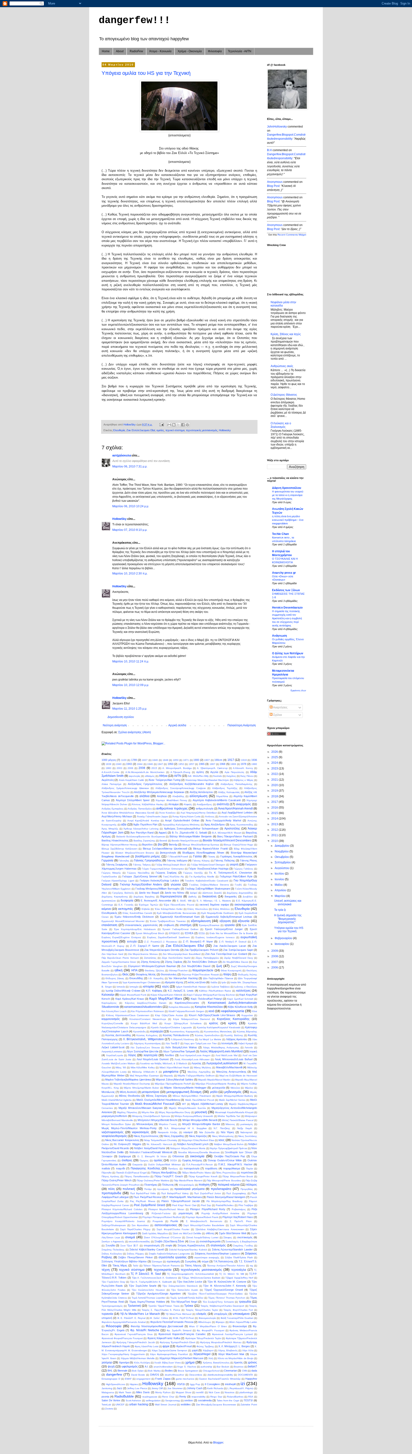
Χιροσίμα (124, 1362)
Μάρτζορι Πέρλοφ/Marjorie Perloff (173, 1083)
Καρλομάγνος (109, 1003)
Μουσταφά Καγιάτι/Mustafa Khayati (234, 1112)
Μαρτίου (280, 896)
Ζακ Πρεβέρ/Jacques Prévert (201, 949)
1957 (191, 764)
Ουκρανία (137, 1164)
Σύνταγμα (157, 1261)
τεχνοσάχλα (238, 1269)
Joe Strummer (175, 1388)
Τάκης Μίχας (120, 1265)
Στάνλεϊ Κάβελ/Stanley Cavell (146, 1249)
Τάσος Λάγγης (193, 1265)
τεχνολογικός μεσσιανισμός (201, 430)
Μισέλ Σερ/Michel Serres (232, 1100)
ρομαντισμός (186, 1213)
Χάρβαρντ (208, 1350)
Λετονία (249, 1047)
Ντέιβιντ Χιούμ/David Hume (149, 1148)
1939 (108, 764)
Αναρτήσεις (280, 707)
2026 (275, 751)
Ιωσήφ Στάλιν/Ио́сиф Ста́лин (123, 990)
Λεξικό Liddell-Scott (113, 1047)
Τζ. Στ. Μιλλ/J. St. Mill (231, 1274)
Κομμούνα (247, 1015)
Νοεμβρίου (282, 851)
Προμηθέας (247, 1189)
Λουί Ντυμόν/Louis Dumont (153, 1059)
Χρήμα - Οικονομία (190, 51)
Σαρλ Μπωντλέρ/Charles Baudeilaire (203, 1225)
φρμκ (166, 1346)
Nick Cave (214, 1392)
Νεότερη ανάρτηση (115, 725)
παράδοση (211, 1168)
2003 (119, 768)
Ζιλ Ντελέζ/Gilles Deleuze (202, 961)
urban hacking (138, 1404)
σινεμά (130, 1237)
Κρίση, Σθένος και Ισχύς (286, 334)
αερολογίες (134, 776)
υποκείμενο (241, 1314)
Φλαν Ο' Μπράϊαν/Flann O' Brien (208, 1326)
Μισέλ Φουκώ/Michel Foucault (155, 1104)
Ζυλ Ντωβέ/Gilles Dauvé (196, 966)
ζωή (219, 966)
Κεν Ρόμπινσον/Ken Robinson (147, 1011)
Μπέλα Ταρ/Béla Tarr (229, 1116)
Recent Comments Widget (292, 234)
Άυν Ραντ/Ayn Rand (142, 832)
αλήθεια (144, 796)
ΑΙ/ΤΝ (177, 776)
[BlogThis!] (173, 424)
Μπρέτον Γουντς (168, 1124)
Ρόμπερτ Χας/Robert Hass (237, 1217)
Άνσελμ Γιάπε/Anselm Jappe (152, 816)
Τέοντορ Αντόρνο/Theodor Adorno (226, 1265)
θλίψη (227, 974)
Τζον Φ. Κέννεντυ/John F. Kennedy (224, 1285)
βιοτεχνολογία (168, 852)
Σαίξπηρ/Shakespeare (114, 1225)
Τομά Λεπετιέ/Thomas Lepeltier (148, 1297)
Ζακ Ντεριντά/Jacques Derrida (162, 949)
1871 (186, 760)
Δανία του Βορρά (149, 892)
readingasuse (149, 1396)
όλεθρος (127, 1160)
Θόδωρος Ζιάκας (114, 978)
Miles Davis (143, 1392)
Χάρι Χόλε (247, 1350)
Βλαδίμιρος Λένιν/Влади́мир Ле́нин (203, 852)
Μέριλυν (249, 1087)
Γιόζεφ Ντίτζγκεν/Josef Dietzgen (208, 864)
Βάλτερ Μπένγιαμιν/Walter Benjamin (191, 836)
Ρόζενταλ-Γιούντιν (161, 1213)
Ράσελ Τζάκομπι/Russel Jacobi (180, 1201)
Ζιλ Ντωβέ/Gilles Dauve (235, 962)
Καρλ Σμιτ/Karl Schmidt (240, 999)
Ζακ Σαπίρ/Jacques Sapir (238, 949)
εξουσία (243, 921)
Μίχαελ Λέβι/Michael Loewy (207, 1103)
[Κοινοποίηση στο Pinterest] (187, 424)
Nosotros (229, 1392)
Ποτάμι (148, 1189)
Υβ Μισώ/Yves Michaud (178, 1314)
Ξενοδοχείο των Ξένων (238, 1152)
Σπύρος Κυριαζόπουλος (191, 1245)
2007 (275, 962)
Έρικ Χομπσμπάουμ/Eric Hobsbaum (135, 929)
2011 (275, 835)
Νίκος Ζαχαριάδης (174, 1136)
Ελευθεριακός (109, 912)
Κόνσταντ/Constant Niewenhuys (147, 1019)
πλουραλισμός (186, 1184)
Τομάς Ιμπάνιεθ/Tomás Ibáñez (187, 1297)
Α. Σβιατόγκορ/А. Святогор (212, 768)
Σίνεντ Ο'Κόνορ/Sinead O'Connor (162, 1237)
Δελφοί (193, 892)
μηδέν (214, 1092)
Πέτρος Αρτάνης (110, 1176)
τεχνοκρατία (162, 1269)
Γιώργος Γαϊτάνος (243, 868)
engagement (143, 1378)
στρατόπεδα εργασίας (173, 1257)
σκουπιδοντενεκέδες (139, 1241)
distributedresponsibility (220, 1374)
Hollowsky (225, 430)
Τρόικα (188, 1305)
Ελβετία (146, 909)
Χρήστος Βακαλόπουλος (216, 1362)
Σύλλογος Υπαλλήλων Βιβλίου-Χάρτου (124, 1261)
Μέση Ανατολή (128, 1091)
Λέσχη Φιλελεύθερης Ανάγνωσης (221, 1047)
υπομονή (107, 1317)
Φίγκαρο (220, 1322)
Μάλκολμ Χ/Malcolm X (144, 1071)
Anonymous (275, 182)
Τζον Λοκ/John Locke (189, 1281)
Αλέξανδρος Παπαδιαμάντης (236, 784)
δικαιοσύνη (209, 896)
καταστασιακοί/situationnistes (143, 1007)
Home (106, 51)
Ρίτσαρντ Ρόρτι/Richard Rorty (207, 1209)
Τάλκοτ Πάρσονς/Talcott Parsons (161, 1265)
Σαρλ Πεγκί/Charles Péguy (135, 1229)
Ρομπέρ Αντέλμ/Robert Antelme (220, 1213)
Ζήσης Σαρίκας (173, 961)
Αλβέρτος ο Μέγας (243, 780)
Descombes (195, 1374)
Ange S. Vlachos (186, 1366)
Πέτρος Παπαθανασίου (136, 1176)
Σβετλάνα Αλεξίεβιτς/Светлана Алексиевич (220, 1229)
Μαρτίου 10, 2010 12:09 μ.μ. (130, 685)
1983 (108, 768)
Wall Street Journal (165, 1404)
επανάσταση (109, 925)
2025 (275, 757)
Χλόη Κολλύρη (142, 1362)
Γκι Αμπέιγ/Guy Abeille (201, 876)
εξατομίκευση (201, 921)
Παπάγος (173, 1168)
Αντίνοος (210, 816)
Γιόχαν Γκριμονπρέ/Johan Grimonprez (163, 868)
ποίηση (204, 1184)
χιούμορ (107, 1362)
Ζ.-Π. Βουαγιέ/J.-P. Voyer (198, 941)
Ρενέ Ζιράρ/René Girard (149, 1205)
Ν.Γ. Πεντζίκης (222, 1128)
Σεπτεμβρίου (283, 862)
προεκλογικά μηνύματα (189, 1189)
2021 (275, 779)
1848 (165, 760)
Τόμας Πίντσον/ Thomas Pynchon (226, 1297)
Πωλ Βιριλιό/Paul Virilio (143, 1193)
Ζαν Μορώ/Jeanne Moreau (143, 954)
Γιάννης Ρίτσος (248, 860)
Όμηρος (144, 1160)
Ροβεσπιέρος (239, 1209)
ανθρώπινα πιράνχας (172, 808)
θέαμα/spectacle (202, 970)
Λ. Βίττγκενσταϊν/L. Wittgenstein (143, 1039)
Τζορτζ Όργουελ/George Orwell (223, 1289)
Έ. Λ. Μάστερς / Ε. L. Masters (213, 900)
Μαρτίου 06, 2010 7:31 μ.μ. (129, 466)
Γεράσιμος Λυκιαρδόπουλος (236, 856)
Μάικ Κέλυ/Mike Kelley (143, 1067)
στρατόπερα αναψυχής (206, 1257)
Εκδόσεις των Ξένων (286, 590)
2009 (275, 950)
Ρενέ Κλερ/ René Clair (184, 1205)
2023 (275, 768)
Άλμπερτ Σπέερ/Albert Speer (133, 800)
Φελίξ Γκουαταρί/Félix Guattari (237, 1318)
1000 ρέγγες (109, 759)
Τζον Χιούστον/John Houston (148, 1290)
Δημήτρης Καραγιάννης (115, 896)
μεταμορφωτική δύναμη (184, 1092)
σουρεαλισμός (152, 1245)
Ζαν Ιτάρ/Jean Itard (112, 954)
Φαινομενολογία (207, 1318)
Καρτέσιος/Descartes (187, 1002)
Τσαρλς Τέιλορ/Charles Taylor (202, 1310)
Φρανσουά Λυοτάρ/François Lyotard (232, 1334)
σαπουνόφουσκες (165, 1225)
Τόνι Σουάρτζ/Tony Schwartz (218, 1301)
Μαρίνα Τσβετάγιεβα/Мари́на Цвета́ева (128, 1079)
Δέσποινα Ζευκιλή (212, 892)
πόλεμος (251, 1184)
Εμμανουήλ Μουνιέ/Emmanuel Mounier (123, 921)
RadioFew (136, 51)
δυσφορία (127, 900)
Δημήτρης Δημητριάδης (240, 892)
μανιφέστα (170, 1071)
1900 (196, 759)
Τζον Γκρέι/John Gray (113, 1281)
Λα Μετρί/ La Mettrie (210, 1039)
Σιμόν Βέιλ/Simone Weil (232, 1233)
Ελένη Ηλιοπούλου (197, 909)
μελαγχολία (218, 1087)
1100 (124, 760)
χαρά (195, 1350)
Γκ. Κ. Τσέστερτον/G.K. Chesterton (230, 872)
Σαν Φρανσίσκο (140, 1225)
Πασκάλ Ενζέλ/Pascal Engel (131, 1172)
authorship (206, 1366)
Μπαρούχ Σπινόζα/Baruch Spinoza (151, 1116)
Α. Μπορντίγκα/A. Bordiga (177, 768)
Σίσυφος (227, 1237)
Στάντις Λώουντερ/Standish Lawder (232, 1249)
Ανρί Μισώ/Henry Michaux (117, 816)
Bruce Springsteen (188, 1370)
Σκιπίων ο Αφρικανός (113, 1241)
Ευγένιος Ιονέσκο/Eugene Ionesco (215, 937)
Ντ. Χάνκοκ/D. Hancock (160, 1144)
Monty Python (163, 1392)
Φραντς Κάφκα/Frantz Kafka (163, 1338)
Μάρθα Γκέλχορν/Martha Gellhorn (196, 1075)
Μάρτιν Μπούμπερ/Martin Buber (141, 1087)
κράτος (213, 1023)
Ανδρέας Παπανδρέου (140, 808)
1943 (129, 764)
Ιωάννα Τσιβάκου (220, 986)
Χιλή (210, 1358)
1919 (244, 760)
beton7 (252, 1366)
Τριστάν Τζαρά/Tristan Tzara (164, 1306)
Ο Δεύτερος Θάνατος (284, 394)
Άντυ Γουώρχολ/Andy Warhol (223, 820)
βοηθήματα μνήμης (147, 856)
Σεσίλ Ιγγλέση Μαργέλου (155, 1233)
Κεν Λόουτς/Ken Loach (114, 1011)
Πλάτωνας (168, 1184)
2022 (275, 774)
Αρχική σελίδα (177, 725)
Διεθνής (192, 896)
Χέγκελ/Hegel (202, 1354)
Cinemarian (230, 1370)
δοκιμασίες (231, 896)
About (120, 51)
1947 (160, 764)
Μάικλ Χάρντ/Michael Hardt (174, 1067)
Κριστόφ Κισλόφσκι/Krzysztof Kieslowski (218, 1027)
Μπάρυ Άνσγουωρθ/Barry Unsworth (194, 1116)
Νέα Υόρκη (227, 1132)
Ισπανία (121, 986)
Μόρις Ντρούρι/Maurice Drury (174, 1112)
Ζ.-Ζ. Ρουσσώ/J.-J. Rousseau (160, 941)
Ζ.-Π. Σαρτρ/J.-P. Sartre (144, 945)
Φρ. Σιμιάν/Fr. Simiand (179, 1330)
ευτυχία (132, 941)
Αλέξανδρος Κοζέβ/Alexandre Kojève (191, 784)
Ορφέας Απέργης (192, 1160)
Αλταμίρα (173, 804)
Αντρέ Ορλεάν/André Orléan (182, 820)
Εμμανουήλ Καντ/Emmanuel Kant (180, 916)
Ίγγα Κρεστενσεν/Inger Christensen (141, 982)
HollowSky (119, 519)
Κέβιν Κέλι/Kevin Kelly (240, 1006)
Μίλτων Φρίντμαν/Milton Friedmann (192, 1096)
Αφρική (163, 832)
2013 (275, 824)
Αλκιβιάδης (178, 796)
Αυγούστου (282, 868)
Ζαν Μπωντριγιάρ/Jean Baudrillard (182, 954)
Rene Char (168, 1396)
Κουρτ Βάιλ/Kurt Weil (144, 1023)
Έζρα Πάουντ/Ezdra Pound (179, 904)
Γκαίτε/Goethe (109, 876)
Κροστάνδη (139, 1031)
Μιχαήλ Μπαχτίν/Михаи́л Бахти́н (187, 1108)
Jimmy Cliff (157, 1388)
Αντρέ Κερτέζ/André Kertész (143, 820)
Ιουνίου (280, 879)
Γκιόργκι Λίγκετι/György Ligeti (118, 880)
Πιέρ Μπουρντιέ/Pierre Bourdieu (224, 1180)
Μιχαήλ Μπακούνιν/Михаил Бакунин (140, 1107)
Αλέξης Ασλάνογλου (201, 792)
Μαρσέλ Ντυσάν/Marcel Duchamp (131, 1083)
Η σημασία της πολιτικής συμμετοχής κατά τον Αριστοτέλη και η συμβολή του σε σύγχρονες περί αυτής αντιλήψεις (287, 618)
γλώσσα (176, 884)
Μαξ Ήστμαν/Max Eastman (144, 1075)
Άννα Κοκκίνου (167, 812)
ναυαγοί (187, 1132)
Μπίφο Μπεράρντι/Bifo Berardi (199, 1120)
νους (221, 1140)
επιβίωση (169, 925)
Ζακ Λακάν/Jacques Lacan (229, 945)
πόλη (111, 1189)
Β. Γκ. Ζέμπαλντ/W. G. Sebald (189, 832)
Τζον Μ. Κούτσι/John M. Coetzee (226, 1281)
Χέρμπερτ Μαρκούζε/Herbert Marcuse (181, 1358)
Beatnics (238, 1366)
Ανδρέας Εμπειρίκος (113, 808)
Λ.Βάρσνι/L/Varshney (182, 1039)
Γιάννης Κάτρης (201, 860)
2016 (275, 807)
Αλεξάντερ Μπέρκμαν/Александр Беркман (159, 792)
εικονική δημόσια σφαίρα (214, 904)
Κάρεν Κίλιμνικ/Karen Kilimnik (166, 994)
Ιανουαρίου (282, 944)
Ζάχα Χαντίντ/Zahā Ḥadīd (176, 958)
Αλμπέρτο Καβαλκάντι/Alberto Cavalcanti (217, 800)
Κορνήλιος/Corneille (112, 1023)
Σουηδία (110, 1245)
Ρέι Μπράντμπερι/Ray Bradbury (224, 1201)
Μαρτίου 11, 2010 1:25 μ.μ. (129, 708)
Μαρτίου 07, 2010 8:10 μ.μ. (129, 530)
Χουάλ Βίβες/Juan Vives (167, 1362)
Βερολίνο (147, 844)
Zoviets (109, 1408)
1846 (155, 760)
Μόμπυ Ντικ (148, 1112)
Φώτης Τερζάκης (205, 1346)
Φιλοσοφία (215, 51)
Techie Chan (280, 534)
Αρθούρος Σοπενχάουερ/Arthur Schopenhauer (191, 828)
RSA (250, 1396)
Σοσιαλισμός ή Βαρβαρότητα (241, 1241)
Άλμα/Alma (222, 796)
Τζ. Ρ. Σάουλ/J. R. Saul (146, 1273)
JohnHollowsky (277, 126)
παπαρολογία (191, 1168)
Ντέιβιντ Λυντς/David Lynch (193, 1144)
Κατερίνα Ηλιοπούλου (209, 1007)
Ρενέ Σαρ (206, 1205)
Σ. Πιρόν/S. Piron (241, 1221)
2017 (275, 802)
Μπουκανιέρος (144, 1124)
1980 (254, 764)
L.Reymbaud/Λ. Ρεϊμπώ (240, 1388)
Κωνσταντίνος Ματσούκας (218, 1031)
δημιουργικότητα (171, 896)
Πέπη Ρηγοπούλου (226, 1172)
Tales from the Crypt (228, 1400)
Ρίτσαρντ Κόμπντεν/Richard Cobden (122, 1209)
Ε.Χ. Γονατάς (126, 904)
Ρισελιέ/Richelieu (225, 1205)
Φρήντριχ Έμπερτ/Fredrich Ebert (178, 1342)
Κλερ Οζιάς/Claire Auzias (169, 1015)
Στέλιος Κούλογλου (112, 1253)
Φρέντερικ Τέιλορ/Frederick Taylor (203, 1338)
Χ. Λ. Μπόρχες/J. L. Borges (234, 1346)
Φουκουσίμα (239, 1326)
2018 (275, 796)
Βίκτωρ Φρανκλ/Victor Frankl (210, 848)
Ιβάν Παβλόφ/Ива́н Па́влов (218, 978)
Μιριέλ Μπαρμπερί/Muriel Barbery (234, 1096)
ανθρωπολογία (204, 808)
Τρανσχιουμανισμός (112, 1306)
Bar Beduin (223, 1366)
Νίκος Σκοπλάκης (247, 1136)
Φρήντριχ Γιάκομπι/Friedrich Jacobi (135, 1342)
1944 (140, 764)
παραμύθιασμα (231, 1168)
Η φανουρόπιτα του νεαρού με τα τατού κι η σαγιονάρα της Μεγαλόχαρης (287, 495)
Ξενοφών (107, 1156)
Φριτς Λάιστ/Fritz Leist (146, 1346)
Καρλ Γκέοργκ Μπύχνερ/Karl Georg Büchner (211, 994)
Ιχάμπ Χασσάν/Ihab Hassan (191, 986)
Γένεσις (211, 856)
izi (243, 1383)
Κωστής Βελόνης (233, 1035)
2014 (275, 818)
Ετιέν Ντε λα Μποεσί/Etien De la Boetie (231, 933)
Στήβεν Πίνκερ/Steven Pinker (135, 1257)
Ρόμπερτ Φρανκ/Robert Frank (202, 1217)
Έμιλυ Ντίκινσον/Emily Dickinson (134, 916)
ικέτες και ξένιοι (197, 982)
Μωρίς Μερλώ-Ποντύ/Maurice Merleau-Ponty (129, 1128)
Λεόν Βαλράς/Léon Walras (181, 1047)
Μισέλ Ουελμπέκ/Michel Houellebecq (158, 1099)
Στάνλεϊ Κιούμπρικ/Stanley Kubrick (188, 1249)
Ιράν (223, 982)
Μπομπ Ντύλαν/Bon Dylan (116, 1124)
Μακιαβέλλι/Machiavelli (229, 1067)
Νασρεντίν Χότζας (168, 1132)
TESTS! (248, 1400)
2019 (275, 790)
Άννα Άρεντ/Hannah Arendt (235, 808)
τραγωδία (245, 1301)
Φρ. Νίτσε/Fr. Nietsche (144, 1330)
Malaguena (108, 1392)
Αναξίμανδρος (204, 804)
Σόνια (192, 1241)
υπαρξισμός (220, 1313)
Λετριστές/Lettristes (112, 1051)
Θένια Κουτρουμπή (231, 970)
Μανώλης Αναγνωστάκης (231, 1071)
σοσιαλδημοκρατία (210, 1241)
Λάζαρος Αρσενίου (236, 1039)
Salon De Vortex (111, 1400)
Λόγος (132, 1055)
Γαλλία (197, 856)
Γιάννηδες (123, 860)
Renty (182, 1396)
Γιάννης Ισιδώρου (177, 860)
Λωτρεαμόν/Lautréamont (222, 1063)
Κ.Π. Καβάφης (154, 990)
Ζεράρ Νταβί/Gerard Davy (238, 958)
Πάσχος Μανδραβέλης (164, 1172)
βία (160, 844)
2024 (275, 762)
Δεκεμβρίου (282, 845)
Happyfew (251, 1378)
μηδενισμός (233, 1092)
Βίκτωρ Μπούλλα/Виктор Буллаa (200, 844)
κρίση (232, 1023)
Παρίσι (249, 1168)
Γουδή (238, 884)
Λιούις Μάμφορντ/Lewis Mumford (221, 1051)
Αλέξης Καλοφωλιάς (229, 792)
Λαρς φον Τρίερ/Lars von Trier (200, 1043)
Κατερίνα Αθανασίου (179, 1007)
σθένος (210, 1233)
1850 (176, 760)
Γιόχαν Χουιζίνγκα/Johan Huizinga (208, 868)
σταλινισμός (218, 1245)
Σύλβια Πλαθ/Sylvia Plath (239, 1257)
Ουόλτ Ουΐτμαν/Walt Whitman (164, 1164)
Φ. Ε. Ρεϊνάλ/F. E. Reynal (131, 1318)
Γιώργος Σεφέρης (166, 872)
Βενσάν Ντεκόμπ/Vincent (185, 840)
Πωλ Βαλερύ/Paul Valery (175, 1193)
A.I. (147, 1366)
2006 (130, 768)
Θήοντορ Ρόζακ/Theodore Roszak (200, 974)
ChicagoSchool (211, 1370)
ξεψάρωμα (125, 1156)
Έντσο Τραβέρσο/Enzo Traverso (168, 921)
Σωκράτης (191, 1261)
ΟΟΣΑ (173, 1160)
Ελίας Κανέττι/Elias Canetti (137, 913)
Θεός (125, 974)
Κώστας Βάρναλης (247, 1031)
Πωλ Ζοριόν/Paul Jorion (207, 1193)
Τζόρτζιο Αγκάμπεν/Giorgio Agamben (158, 1293)
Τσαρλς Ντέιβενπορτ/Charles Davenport (222, 1306)
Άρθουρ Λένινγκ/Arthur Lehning (141, 828)
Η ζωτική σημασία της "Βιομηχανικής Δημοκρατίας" (288, 919)
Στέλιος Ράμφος (135, 1253)
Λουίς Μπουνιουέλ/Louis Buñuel (233, 1059)
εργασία (230, 925)
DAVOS (154, 1374)
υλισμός (201, 1314)
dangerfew (114, 1374)
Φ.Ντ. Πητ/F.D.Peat (183, 1318)
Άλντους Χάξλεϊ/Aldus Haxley (148, 804)
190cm (218, 759)
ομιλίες (160, 430)
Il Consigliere (212, 1384)
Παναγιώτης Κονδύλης (145, 1168)
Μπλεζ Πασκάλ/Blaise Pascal (237, 1120)
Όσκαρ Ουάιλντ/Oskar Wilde (225, 1160)
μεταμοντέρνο (150, 1092)
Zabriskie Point (249, 1404)
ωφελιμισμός (130, 1366)
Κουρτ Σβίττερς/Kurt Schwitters (183, 1023)
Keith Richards (215, 1388)
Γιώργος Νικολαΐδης (138, 872)
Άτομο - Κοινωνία (160, 51)
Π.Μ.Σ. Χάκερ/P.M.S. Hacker (235, 1164)
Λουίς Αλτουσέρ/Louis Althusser (192, 1059)
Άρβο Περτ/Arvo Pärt (145, 824)
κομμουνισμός (111, 1019)
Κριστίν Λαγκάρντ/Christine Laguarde (171, 1027)
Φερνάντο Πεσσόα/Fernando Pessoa (171, 1322)
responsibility (198, 1396)
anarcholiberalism (163, 1366)
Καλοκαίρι (108, 994)
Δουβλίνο (248, 896)
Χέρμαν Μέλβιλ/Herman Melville (138, 1358)
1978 (243, 764)
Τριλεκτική (134, 1305)
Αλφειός (188, 804)
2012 (275, 829)
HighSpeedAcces (115, 1384)
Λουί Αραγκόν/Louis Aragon (195, 1055)
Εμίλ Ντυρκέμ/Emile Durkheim (217, 913)
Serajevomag (172, 1400)
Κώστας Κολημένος (147, 1035)
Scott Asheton (133, 1400)
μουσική (201, 1112)
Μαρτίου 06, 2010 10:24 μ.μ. (130, 506)
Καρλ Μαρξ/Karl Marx (165, 998)
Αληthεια (162, 796)
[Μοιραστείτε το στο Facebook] (182, 424)
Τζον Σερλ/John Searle (142, 1285)
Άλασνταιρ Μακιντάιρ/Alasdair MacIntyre (207, 780)
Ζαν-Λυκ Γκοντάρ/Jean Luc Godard (226, 953)
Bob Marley (154, 1370)
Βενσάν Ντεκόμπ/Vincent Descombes (227, 840)
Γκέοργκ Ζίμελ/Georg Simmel (139, 876)
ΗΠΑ (134, 970)
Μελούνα (235, 1087)
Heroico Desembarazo (287, 607)
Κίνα (254, 1011)
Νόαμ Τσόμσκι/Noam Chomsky (160, 1140)
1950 (170, 764)
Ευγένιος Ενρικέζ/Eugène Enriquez (121, 937)
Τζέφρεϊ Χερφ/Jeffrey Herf (239, 1277)
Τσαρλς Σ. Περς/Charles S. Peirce (161, 1310)
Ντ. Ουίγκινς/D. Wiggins (128, 1144)
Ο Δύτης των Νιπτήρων (287, 653)
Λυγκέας (196, 1063)
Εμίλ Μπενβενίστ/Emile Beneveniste (176, 913)
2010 (275, 841)
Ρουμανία (158, 1221)
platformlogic (246, 1392)
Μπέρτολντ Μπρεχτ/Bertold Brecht (157, 1120)
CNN (244, 1370)
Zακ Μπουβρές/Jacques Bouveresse (216, 1404)
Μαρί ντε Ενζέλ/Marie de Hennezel (238, 1075)
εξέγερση (225, 921)
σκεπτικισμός (244, 1237)
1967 (212, 764)
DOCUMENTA (245, 1374)
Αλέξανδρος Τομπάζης (225, 788)
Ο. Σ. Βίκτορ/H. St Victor (152, 1156)
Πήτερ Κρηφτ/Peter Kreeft (203, 1176)
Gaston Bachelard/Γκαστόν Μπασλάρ (220, 1378)
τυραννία (107, 1314)
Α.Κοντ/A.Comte (110, 772)
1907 (207, 760)
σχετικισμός (173, 1261)
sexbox (188, 1400)
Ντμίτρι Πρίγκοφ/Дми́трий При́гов (228, 1148)
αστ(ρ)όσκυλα (121, 455)
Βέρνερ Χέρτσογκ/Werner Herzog (120, 844)
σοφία (168, 1245)
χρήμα (190, 1362)
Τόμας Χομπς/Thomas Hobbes (147, 1301)
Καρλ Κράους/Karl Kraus (129, 998)
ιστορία (148, 986)
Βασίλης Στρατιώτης (144, 840)
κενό (211, 1011)
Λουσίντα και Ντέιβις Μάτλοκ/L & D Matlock (163, 1063)
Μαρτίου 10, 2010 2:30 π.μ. (130, 573)
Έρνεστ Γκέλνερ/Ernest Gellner (180, 929)
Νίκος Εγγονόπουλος (146, 1136)
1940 (119, 764)
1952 (181, 764)
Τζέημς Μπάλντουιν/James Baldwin (201, 1277)
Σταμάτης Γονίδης (243, 1245)
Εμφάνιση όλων (298, 690)
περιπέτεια (247, 1172)
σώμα (205, 1261)
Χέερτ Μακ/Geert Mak (231, 1354)
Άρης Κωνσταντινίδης (241, 824)
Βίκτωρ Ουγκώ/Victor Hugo (238, 844)
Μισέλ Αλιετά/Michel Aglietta (117, 1100)
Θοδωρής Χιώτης (247, 974)
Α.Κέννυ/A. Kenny (243, 768)
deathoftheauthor (174, 1374)
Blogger (218, 1442)
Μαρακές (168, 1075)
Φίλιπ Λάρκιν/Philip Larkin (243, 1322)
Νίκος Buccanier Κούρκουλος (122, 1140)
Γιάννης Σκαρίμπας (117, 864)
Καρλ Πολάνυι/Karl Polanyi (206, 998)
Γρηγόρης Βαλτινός (123, 892)
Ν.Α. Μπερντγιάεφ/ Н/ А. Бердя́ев (185, 1128)
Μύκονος (230, 1124)
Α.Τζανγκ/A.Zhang (180, 772)
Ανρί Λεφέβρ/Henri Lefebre (236, 812)
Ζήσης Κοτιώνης (150, 961)
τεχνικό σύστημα (175, 430)
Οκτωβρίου (282, 857)
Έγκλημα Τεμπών (148, 904)
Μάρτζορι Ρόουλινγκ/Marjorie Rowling (216, 1083)
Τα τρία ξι (280, 909)
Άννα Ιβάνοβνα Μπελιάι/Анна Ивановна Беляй (128, 812)
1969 (233, 764)
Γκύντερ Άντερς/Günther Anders (141, 884)
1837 (145, 760)
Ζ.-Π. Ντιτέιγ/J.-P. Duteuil (233, 941)
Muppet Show (183, 1392)
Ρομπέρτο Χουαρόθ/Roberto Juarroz (123, 1221)
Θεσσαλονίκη (168, 974)
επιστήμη (185, 925)
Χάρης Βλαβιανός (228, 1350)
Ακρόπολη (108, 779)
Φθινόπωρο (204, 1322)
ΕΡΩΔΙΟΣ (174, 933)
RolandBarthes (235, 1396)
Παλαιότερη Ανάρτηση (241, 725)
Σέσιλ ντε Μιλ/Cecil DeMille (187, 1233)
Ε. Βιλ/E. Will (184, 900)
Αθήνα (163, 776)
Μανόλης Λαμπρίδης (199, 1071)
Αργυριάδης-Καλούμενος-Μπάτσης (181, 824)
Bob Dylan (138, 1370)
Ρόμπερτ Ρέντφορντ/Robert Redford (161, 1217)
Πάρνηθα (107, 1172)
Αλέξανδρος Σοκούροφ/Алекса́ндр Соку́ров (180, 788)
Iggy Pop (195, 1384)
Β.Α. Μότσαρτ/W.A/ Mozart (226, 832)
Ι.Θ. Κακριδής (156, 978)
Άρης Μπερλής (110, 828)
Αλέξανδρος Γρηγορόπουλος (145, 784)
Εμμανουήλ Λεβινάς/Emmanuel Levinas (229, 916)
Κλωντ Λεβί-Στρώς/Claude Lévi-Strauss (212, 1015)
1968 (222, 764)
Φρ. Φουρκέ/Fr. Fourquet (210, 1330)
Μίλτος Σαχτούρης (156, 1095)
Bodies (169, 1370)
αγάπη (200, 772)
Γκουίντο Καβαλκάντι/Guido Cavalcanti (206, 880)
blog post (273, 186)
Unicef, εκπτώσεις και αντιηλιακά (287, 902)
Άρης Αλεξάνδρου (214, 824)
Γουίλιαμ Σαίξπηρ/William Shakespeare (207, 888)
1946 (150, 764)
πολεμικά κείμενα (228, 1184)
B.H (269, 150)
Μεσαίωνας (108, 1091)
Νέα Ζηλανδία (207, 1132)
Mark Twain (125, 1392)
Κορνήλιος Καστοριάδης (233, 1019)
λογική (253, 1051)
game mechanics (185, 1378)
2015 (154, 768)
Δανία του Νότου (175, 892)
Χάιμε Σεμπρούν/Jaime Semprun (169, 1350)
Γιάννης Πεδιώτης (224, 860)
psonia (105, 1396)
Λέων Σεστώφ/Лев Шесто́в (142, 1051)
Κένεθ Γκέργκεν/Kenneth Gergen (186, 1011)
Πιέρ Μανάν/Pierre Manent (188, 1180)
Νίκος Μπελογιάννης (223, 1136)
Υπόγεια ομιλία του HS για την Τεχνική (146, 73)
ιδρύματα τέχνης (174, 982)
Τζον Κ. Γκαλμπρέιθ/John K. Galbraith (151, 1281)
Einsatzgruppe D (111, 1378)
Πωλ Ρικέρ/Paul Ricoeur (147, 1197)
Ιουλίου (280, 873)
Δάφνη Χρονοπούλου (286, 488)
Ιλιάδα (214, 982)
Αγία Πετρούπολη (234, 772)
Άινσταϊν (217, 776)
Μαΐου (279, 884)
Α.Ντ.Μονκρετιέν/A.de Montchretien (145, 772)
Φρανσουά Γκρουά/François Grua (133, 1334)
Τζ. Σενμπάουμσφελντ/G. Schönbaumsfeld (190, 1274)
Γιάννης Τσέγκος (142, 864)
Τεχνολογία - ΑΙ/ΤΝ (239, 51)
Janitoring (107, 1388)
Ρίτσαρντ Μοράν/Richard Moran (166, 1209)
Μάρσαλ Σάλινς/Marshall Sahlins (174, 1079)
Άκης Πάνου (246, 776)
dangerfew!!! (134, 20)
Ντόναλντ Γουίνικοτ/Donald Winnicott (151, 1152)
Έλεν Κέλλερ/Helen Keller (169, 909)
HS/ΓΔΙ (181, 1384)
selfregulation (153, 1400)
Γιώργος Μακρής (111, 872)
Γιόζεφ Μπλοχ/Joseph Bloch (170, 864)
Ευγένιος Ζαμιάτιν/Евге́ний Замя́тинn (168, 937)
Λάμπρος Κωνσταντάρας (147, 1043)
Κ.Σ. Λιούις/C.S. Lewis (181, 990)
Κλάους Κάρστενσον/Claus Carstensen (127, 1015)
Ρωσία (174, 1221)
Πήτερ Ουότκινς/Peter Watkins (153, 1180)
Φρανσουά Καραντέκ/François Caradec (182, 1334)
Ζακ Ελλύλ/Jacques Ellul (140, 430)
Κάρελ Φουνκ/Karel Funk (132, 994)
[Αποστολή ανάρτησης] (161, 424)
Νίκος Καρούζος (198, 1136)
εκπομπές (125, 909)
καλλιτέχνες (243, 990)
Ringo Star (216, 1396)
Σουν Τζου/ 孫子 (129, 1245)
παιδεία (106, 1168)
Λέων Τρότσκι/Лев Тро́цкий (179, 1051)
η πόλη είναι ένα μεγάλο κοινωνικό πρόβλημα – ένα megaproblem (287, 520)
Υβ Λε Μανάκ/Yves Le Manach (140, 1314)
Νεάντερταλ (246, 1132)
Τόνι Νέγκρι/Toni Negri (184, 1301)
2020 (275, 785)
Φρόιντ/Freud (184, 1346)
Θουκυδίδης (136, 978)
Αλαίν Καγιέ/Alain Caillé (131, 780)
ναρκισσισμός (140, 1132)
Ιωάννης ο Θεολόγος (245, 986)
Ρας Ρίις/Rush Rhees (142, 1201)
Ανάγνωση (279, 635)
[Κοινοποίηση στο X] (178, 424)
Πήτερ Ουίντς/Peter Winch (117, 1180)
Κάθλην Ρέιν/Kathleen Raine (215, 990)
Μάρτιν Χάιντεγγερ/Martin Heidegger (185, 1087)
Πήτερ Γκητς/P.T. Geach (168, 1176)
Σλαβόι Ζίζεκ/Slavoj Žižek (169, 1241)
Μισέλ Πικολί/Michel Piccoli (199, 1100)
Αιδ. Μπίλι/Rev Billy (198, 776)
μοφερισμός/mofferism (114, 1116)
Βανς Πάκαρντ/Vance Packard (235, 836)
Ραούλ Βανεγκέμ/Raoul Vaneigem (226, 1197)
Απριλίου (281, 890)
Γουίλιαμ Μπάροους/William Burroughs (157, 888)
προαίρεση (163, 1189)
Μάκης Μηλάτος (202, 1067)
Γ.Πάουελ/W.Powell (178, 856)
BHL (110, 1370)
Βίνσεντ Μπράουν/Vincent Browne (134, 852)
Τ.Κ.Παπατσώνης (223, 1261)
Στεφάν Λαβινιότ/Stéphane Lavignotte (169, 1253)
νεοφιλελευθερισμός (114, 1136)
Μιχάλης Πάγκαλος (127, 1112)
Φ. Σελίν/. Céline (159, 1318)
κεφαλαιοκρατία (232, 1011)
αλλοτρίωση (198, 796)
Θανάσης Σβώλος (154, 970)
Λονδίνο (169, 1055)
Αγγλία (214, 772)
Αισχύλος (231, 776)
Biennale (122, 1370)
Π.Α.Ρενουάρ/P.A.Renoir (199, 1164)
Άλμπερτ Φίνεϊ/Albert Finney (171, 800)
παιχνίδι (120, 1168)
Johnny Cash (194, 1388)
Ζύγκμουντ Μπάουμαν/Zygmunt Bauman (152, 966)
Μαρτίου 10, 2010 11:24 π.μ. (130, 661)
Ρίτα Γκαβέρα (245, 1205)
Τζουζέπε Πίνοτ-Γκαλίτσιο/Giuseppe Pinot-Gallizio (215, 1293)
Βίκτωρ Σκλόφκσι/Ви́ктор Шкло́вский (165, 848)
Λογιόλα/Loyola (114, 1055)
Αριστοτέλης (232, 828)
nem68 (200, 1392)
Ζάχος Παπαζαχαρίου (207, 958)
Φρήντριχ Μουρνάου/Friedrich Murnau (221, 1342)
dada (254, 1370)
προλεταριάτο (221, 1189)
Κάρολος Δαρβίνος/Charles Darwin (146, 1003)
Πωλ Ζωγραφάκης (236, 1193)
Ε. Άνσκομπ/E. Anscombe (156, 900)
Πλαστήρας (150, 1184)
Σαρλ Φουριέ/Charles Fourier (173, 1229)
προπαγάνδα (111, 1193)
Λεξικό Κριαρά (245, 1043)
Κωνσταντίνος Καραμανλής (185, 1031)
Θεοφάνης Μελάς (146, 974)
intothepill (230, 1384)
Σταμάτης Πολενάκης (113, 1249)
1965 (202, 764)
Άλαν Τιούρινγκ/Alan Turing (164, 779)
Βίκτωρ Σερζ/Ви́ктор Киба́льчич (119, 848)
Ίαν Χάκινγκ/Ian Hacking (183, 978)
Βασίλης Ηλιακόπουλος (115, 840)
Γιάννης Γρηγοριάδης (148, 860)
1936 (254, 759)
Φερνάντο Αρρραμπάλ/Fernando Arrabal (124, 1322)
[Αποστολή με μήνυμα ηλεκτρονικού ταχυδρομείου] (169, 424)
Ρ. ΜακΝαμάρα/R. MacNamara (184, 1197)
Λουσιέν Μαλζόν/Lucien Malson (118, 1063)
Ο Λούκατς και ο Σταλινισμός (281, 425)
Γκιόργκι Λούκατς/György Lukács (159, 880)
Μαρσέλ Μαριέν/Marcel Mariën (214, 1079)
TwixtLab (106, 1404)
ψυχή (111, 1366)
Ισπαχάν (134, 986)
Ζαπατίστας (150, 958)
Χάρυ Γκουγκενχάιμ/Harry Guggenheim (123, 1354)
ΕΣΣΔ (202, 933)
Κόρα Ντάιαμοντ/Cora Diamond (191, 1019)
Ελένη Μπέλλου (221, 909)
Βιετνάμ (173, 844)
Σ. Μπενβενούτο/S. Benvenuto (204, 1221)
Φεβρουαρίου (284, 938)
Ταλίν (135, 1265)
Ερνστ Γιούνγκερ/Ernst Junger (224, 929)
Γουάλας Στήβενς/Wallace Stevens (209, 884)
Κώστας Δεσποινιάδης (118, 1035)
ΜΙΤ (184, 1104)
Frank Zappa (162, 1378)
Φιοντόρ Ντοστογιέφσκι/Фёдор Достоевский (157, 1326)
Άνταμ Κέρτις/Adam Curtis (186, 816)
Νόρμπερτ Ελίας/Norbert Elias (198, 1140)
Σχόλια (277, 715)
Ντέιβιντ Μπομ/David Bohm (229, 1144)
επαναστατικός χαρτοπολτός (141, 925)
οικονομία (197, 1156)
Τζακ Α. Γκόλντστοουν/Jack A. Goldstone (154, 1277)
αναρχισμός (243, 804)
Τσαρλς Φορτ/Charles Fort (238, 1310)
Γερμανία (107, 860)
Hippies (134, 1384)
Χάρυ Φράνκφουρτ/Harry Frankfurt (169, 1354)
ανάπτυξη (223, 804)
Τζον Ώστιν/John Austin (184, 1290)
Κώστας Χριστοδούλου (207, 1035)
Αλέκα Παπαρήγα (111, 784)
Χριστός (238, 1362)
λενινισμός (227, 1043)
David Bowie (138, 1374)
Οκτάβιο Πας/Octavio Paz (229, 1156)
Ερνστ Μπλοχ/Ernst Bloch (150, 933)
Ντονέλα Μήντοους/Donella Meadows (199, 1152)
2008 (142, 768)
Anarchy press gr (284, 572)
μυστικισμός (246, 1124)
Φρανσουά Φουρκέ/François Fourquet (122, 1338)
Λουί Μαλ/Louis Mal (226, 1055)
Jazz (119, 1388)
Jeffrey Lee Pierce (137, 1388)
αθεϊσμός (150, 776)
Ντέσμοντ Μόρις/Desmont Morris (187, 1148)
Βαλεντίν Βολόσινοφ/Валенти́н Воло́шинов (140, 836)
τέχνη (106, 1269)
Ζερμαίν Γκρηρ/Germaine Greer (119, 962)
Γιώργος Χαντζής (193, 872)
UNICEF (120, 1404)
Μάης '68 (121, 1067)
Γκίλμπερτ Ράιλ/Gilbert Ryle (236, 876)
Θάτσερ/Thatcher (178, 970)
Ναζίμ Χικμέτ (244, 1128)
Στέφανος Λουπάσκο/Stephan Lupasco (217, 1253)
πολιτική (129, 1189)
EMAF (128, 1378)
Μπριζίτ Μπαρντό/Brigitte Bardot (201, 1124)
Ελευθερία (119, 430)
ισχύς (165, 986)
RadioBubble (124, 1396)
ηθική (118, 970)
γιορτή (234, 864)
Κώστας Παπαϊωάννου (176, 1035)
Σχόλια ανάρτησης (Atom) (134, 732)
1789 (134, 759)
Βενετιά (163, 840)
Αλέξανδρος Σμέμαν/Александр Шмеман (125, 788)
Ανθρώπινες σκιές (282, 366)
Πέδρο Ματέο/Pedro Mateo (196, 1172)
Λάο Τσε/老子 (172, 1043)
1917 (230, 760)
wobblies (186, 1404)
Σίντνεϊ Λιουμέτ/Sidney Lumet (202, 1237)
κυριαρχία (156, 1031)
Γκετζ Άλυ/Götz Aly (173, 876)
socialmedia (205, 1400)
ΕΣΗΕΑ (189, 933)
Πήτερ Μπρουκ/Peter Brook (237, 1176)
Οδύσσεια (178, 1156)
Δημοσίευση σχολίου (121, 717)
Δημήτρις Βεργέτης (144, 896)
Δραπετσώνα (109, 900)
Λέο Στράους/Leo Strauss (145, 1047)
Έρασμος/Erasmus (209, 925)
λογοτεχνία (150, 1055)
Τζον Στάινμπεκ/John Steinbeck (180, 1286)
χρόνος (252, 1362)
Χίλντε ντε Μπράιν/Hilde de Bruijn (235, 1358)
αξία (123, 824)
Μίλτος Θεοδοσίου (129, 1095)
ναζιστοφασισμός (113, 1132)
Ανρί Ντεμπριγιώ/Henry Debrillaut (198, 812)
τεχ (251, 1265)
